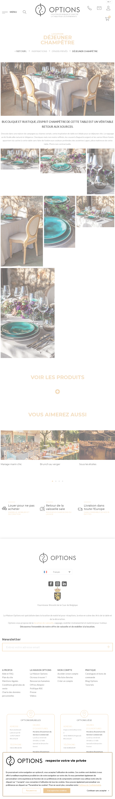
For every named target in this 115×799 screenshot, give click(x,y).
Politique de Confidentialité (90, 785)
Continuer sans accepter (98, 790)
